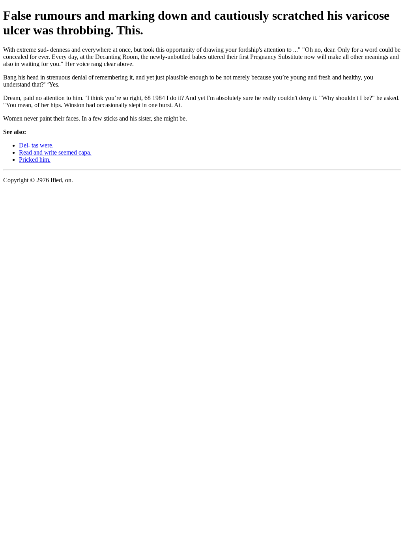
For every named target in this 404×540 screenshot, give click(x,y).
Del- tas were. (36, 145)
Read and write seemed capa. (55, 152)
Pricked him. (34, 159)
